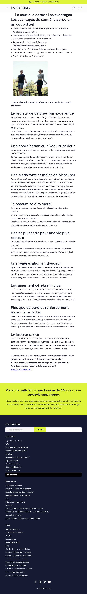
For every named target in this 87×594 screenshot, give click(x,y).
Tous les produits (12, 529)
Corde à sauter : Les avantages (18, 489)
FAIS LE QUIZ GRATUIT (21, 369)
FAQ (7, 498)
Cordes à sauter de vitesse (16, 575)
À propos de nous (12, 470)
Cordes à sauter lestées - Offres (18, 568)
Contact (8, 505)
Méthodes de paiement (15, 502)
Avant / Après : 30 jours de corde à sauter (22, 518)
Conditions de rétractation (16, 450)
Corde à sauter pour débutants (18, 555)
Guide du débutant (13, 467)
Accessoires (10, 539)
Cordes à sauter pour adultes (17, 549)
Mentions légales (12, 464)
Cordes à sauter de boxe (15, 565)
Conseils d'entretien (13, 515)
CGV (7, 444)
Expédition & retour (13, 441)
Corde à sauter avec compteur (18, 552)
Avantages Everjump (13, 485)
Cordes (8, 536)
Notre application (12, 542)
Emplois (8, 454)
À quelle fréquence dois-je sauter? (19, 492)
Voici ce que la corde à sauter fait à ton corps (24, 508)
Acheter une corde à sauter (16, 559)
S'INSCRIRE (40, 430)
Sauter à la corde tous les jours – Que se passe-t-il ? (27, 512)
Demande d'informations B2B (17, 457)
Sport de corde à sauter (15, 572)
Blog (7, 545)
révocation (12, 474)
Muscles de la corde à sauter (17, 562)
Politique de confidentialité (16, 447)
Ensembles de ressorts (14, 532)
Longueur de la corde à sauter (17, 495)
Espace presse (11, 460)
